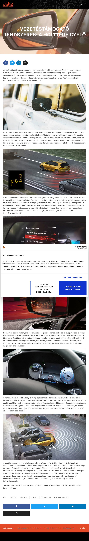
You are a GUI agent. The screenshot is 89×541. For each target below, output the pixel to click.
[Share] (5, 62)
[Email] (25, 62)
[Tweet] (12, 62)
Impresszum (68, 528)
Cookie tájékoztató (51, 528)
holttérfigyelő (46, 497)
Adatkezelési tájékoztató (29, 528)
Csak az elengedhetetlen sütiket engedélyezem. (44, 288)
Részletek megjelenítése (73, 277)
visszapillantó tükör (62, 497)
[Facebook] (76, 528)
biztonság (14, 497)
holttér (35, 497)
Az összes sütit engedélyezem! (72, 288)
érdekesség (24, 497)
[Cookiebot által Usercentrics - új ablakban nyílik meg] (77, 247)
